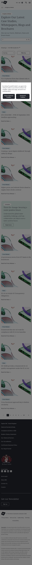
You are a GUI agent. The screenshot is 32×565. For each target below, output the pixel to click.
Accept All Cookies (23, 96)
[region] (16, 91)
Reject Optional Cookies (8, 96)
